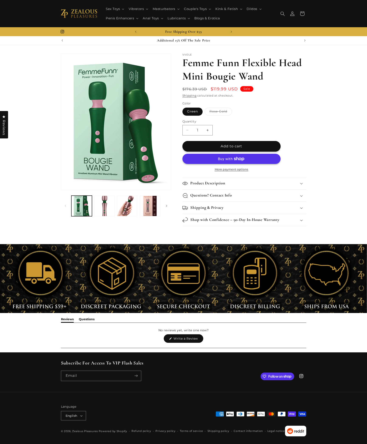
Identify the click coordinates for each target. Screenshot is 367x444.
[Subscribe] (136, 376)
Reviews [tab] (67, 320)
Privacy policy (165, 431)
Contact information (248, 431)
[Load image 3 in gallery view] (104, 206)
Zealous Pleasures (85, 431)
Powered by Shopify (113, 431)
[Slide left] (65, 206)
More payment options (231, 169)
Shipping (189, 95)
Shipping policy (218, 431)
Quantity (189, 121)
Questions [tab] (87, 320)
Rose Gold (220, 112)
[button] (114, 9)
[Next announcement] (231, 31)
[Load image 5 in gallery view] (150, 206)
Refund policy (141, 431)
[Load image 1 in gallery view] (81, 206)
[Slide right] (166, 206)
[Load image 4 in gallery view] (127, 206)
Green (192, 111)
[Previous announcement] (135, 31)
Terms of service (191, 431)
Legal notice (276, 431)
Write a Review (188, 339)
